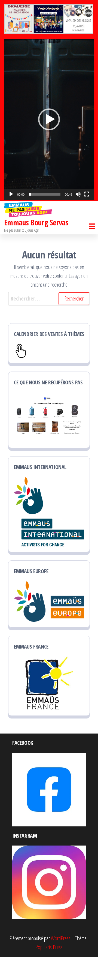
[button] (49, 119)
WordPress (61, 938)
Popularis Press (49, 947)
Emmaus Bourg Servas (36, 222)
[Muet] (78, 194)
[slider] (44, 194)
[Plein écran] (87, 194)
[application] (49, 119)
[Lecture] (11, 194)
